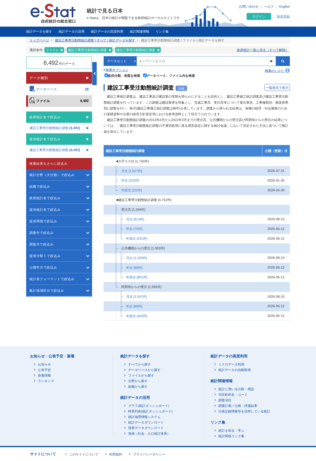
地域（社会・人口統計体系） (149, 433)
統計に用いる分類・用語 (236, 389)
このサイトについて (83, 454)
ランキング (46, 381)
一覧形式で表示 (277, 88)
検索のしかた (275, 71)
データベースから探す (144, 369)
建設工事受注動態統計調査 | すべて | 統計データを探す (95, 40)
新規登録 (283, 16)
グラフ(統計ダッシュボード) (148, 405)
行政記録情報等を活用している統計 (244, 411)
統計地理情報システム (144, 416)
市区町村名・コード (233, 394)
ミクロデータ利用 (231, 364)
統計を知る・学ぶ (231, 430)
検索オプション (116, 69)
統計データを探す (39, 31)
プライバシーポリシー (149, 454)
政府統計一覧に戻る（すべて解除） (263, 50)
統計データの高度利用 (107, 31)
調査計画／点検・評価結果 (237, 405)
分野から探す (138, 381)
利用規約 (115, 454)
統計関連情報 (139, 31)
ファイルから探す (141, 375)
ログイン (258, 16)
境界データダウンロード (146, 428)
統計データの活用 (71, 31)
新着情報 (44, 375)
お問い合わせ (248, 6)
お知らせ (44, 364)
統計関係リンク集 (231, 436)
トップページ (39, 40)
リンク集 (162, 31)
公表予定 (44, 369)
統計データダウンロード (146, 422)
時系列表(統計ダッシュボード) (150, 411)
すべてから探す (139, 364)
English (284, 6)
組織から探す (138, 386)
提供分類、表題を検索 (124, 75)
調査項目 (224, 400)
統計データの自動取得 (234, 369)
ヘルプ (269, 6)
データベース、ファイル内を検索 (170, 75)
